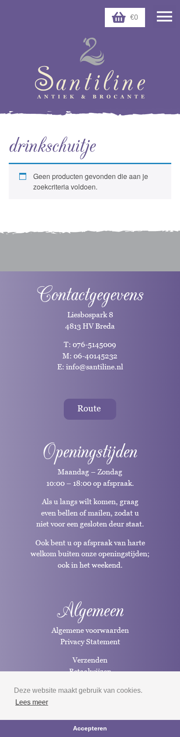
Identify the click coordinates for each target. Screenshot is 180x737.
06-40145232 (95, 355)
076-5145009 (93, 344)
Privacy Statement (90, 641)
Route (89, 408)
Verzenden (90, 660)
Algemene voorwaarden (90, 630)
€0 (134, 17)
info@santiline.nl (94, 366)
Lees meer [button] (31, 702)
